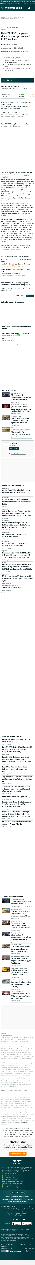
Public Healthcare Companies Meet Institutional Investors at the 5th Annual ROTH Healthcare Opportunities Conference (16, 524)
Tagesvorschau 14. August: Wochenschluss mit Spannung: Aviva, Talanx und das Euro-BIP (17, 779)
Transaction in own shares (11, 587)
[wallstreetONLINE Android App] (27, 1225)
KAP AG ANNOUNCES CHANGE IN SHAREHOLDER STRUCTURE (14, 544)
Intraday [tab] (5, 89)
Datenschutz (26, 1212)
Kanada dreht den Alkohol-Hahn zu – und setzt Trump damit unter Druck (20, 996)
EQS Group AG (13, 44)
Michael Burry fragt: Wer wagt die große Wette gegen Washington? (21, 960)
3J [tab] (24, 89)
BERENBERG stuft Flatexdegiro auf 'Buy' (16, 796)
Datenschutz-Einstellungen (17, 1213)
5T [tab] (10, 89)
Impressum (7, 1212)
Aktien (10, 17)
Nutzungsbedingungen (17, 1215)
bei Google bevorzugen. (14, 51)
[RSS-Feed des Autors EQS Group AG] (10, 454)
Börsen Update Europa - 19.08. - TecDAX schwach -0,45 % (16, 740)
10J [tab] (31, 89)
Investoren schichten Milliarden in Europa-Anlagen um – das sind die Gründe (20, 925)
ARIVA (13, 1230)
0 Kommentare (13, 27)
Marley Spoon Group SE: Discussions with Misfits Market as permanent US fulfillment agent (17, 578)
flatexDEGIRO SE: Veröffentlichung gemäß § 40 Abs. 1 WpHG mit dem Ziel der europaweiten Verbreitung (17, 749)
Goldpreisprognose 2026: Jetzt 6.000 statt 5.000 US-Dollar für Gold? (20, 972)
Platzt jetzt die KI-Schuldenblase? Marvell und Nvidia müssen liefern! (21, 397)
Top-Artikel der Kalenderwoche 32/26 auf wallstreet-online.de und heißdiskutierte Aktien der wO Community (16, 788)
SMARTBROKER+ (27, 1185)
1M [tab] (14, 89)
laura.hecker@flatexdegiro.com (13, 275)
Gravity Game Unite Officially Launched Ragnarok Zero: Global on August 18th (16, 491)
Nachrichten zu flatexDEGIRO (9, 18)
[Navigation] (2, 8)
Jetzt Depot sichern (17, 1192)
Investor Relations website (10, 249)
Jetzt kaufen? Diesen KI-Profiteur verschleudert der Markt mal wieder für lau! (21, 408)
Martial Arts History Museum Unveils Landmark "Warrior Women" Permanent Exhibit (16, 501)
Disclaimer (16, 1212)
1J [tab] (20, 89)
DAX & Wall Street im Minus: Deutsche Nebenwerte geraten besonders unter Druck (15, 769)
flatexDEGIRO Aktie (19, 17)
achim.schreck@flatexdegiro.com (13, 266)
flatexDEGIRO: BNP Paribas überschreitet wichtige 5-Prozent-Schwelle (17, 823)
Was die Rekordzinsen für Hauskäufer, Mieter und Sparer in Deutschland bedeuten (20, 420)
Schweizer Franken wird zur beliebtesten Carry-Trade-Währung (21, 984)
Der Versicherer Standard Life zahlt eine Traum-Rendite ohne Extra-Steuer (20, 432)
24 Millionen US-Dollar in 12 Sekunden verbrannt (21, 902)
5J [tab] (27, 89)
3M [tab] (17, 89)
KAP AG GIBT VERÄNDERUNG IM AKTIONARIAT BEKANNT (14, 535)
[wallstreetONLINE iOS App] (16, 1225)
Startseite (3, 17)
